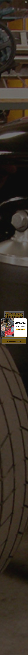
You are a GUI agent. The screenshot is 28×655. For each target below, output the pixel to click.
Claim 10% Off (20, 329)
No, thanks (20, 332)
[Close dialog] (26, 319)
